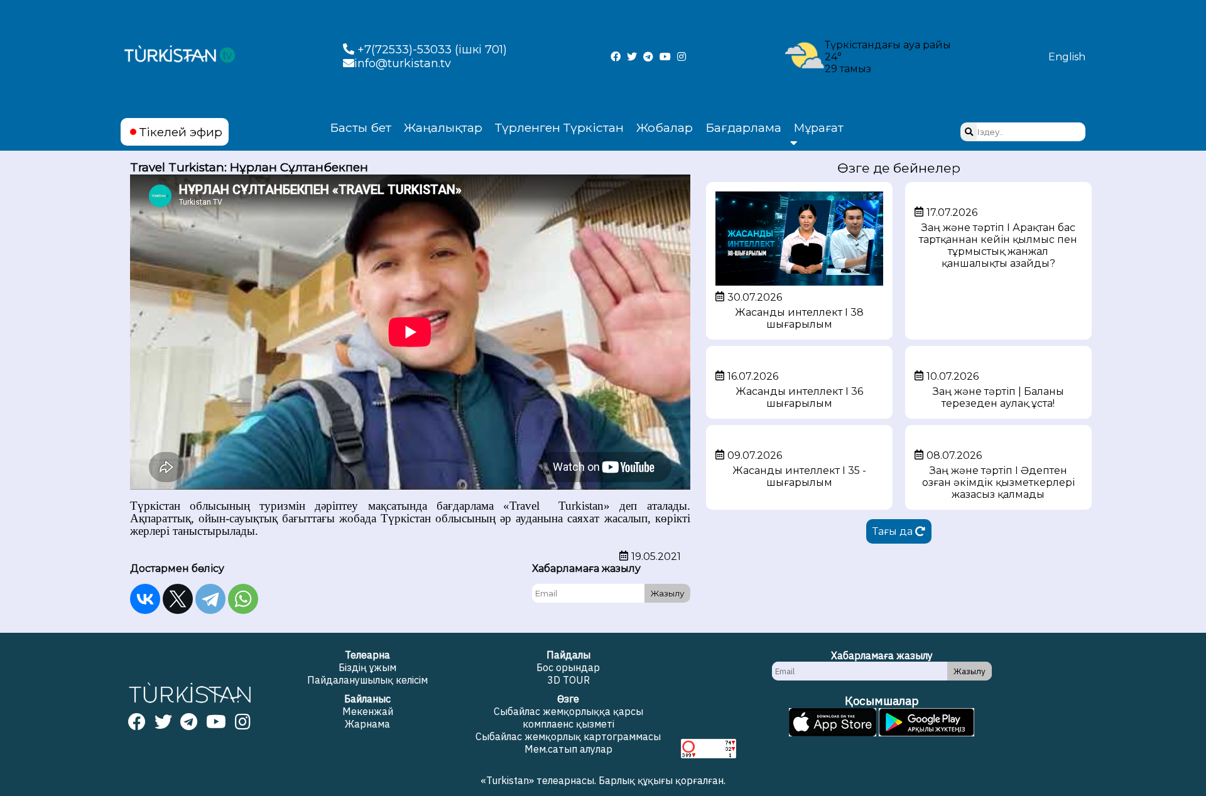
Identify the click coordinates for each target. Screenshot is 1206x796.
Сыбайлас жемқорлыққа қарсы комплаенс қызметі (568, 717)
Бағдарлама (743, 127)
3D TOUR (568, 680)
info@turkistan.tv (402, 63)
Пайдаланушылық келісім (367, 680)
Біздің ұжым (367, 667)
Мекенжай (367, 711)
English (1066, 57)
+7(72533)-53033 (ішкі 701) (430, 49)
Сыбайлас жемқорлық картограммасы (568, 736)
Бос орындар (568, 667)
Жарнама (367, 724)
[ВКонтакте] (145, 599)
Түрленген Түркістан (559, 127)
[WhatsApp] (243, 599)
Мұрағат (819, 128)
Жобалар (664, 127)
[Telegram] (210, 599)
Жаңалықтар (443, 127)
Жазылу (667, 593)
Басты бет (360, 127)
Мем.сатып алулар (568, 749)
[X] (178, 599)
